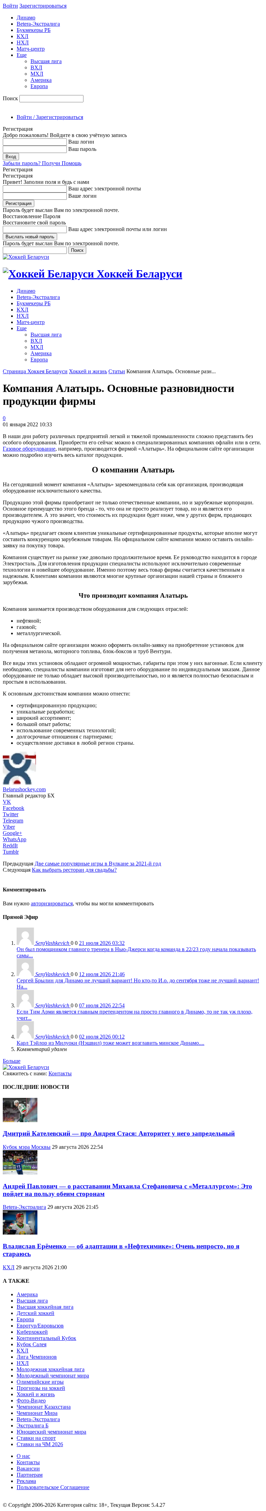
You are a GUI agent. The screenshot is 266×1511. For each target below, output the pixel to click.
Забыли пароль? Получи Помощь (42, 163)
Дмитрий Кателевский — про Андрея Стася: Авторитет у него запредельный (119, 1133)
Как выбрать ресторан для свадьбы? (74, 870)
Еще (22, 55)
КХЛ (22, 36)
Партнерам (30, 1475)
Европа (39, 86)
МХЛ (36, 74)
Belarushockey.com (24, 789)
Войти (10, 6)
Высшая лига (46, 61)
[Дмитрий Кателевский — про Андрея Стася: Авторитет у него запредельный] (20, 1120)
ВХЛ (36, 67)
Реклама (26, 1481)
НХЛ (23, 42)
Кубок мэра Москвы (27, 1147)
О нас (23, 1456)
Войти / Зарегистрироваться (50, 117)
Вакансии (28, 1468)
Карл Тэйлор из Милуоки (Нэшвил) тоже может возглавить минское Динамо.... (110, 1043)
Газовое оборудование (29, 449)
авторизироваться (52, 903)
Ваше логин (82, 196)
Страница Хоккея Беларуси (35, 371)
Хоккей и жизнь (88, 371)
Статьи (116, 371)
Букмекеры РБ (34, 30)
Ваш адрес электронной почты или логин (117, 229)
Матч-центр (31, 49)
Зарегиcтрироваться (42, 6)
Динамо (26, 17)
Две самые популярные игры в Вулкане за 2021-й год (98, 864)
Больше (11, 1061)
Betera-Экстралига (38, 24)
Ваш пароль (82, 149)
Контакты (60, 1073)
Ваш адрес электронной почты (104, 188)
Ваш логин (81, 142)
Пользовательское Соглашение (53, 1487)
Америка (41, 80)
